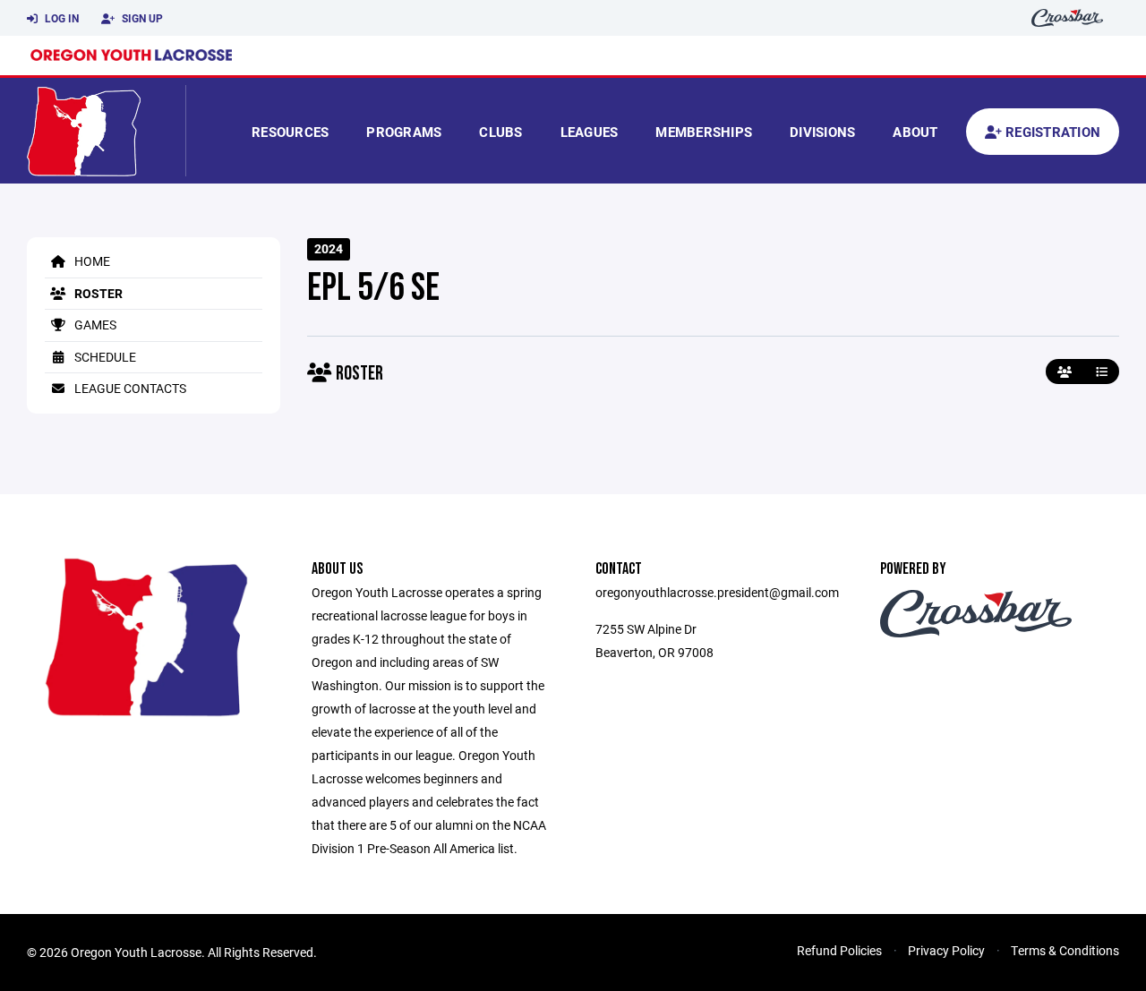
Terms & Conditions (1065, 950)
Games (94, 324)
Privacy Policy (946, 950)
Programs (403, 132)
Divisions (822, 132)
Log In (60, 18)
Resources (290, 132)
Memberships (703, 132)
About (915, 132)
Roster (97, 293)
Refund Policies (839, 950)
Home (91, 260)
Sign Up (141, 18)
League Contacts (129, 388)
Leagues (589, 132)
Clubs (500, 132)
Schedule (104, 356)
